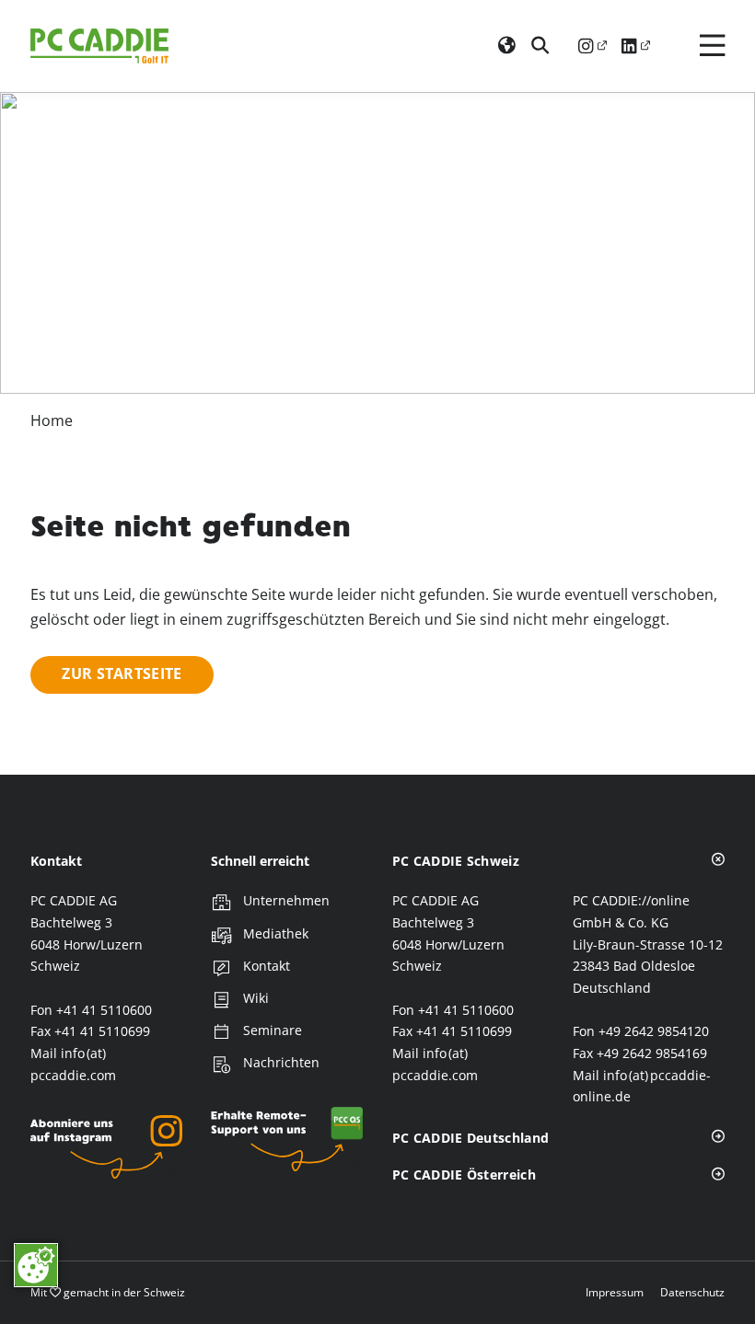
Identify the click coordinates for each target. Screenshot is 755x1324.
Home (51, 420)
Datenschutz (692, 1292)
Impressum (615, 1292)
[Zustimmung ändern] (36, 1265)
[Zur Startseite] (99, 46)
